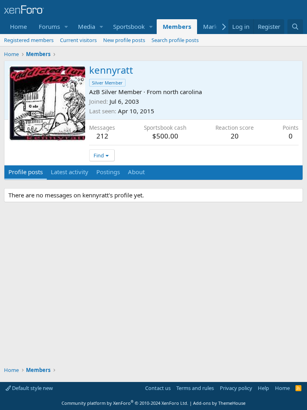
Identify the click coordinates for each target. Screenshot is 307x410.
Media (86, 26)
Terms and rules (195, 388)
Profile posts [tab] (25, 172)
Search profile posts (175, 40)
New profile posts (124, 40)
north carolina (182, 92)
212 (102, 136)
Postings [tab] (108, 172)
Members (177, 26)
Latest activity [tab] (69, 172)
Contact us (158, 388)
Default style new (32, 388)
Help (263, 388)
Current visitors (78, 40)
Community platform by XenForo (125, 403)
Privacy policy (236, 388)
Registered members (29, 40)
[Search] (295, 26)
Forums (49, 26)
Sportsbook (129, 26)
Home (18, 26)
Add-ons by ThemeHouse (219, 403)
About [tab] (136, 172)
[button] (66, 26)
